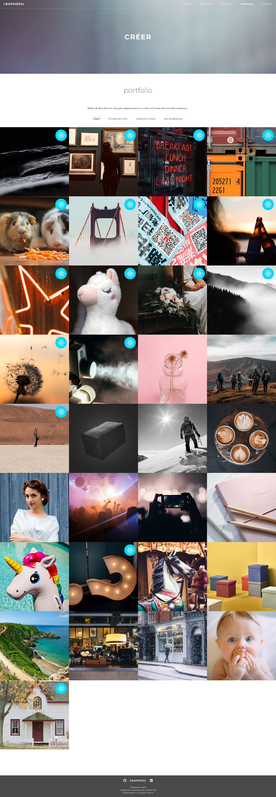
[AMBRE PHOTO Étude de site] (34, 507)
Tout (96, 119)
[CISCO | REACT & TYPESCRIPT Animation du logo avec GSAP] (103, 230)
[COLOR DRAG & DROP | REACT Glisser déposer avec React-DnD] (241, 161)
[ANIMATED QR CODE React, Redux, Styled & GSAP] (172, 230)
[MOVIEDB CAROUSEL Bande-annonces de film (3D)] (172, 576)
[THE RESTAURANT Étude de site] (103, 645)
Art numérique (173, 119)
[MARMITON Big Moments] (241, 438)
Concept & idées (146, 119)
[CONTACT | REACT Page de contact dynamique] (34, 369)
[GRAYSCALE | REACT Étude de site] (241, 300)
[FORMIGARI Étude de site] (103, 438)
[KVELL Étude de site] (241, 576)
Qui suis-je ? (207, 4)
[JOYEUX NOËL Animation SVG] (172, 645)
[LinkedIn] (151, 780)
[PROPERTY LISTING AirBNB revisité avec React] (34, 714)
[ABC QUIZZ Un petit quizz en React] (103, 576)
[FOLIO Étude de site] (172, 369)
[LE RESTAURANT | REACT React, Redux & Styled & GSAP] (172, 161)
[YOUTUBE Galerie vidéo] (172, 507)
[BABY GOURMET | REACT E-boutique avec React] (34, 230)
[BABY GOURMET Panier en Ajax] (241, 645)
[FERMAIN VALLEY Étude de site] (34, 645)
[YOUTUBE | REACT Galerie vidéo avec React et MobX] (103, 369)
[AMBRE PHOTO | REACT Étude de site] (172, 300)
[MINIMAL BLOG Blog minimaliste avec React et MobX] (34, 438)
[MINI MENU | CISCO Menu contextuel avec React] (103, 161)
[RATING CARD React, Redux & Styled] (34, 300)
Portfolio (247, 4)
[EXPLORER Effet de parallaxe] (241, 369)
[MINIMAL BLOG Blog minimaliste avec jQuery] (241, 507)
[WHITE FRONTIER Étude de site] (172, 438)
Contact (267, 4)
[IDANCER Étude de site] (103, 507)
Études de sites (118, 119)
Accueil (187, 4)
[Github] (125, 780)
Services (227, 4)
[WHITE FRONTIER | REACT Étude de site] (241, 230)
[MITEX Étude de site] (34, 576)
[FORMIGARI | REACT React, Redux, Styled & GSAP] (34, 161)
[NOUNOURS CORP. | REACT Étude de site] (103, 300)
